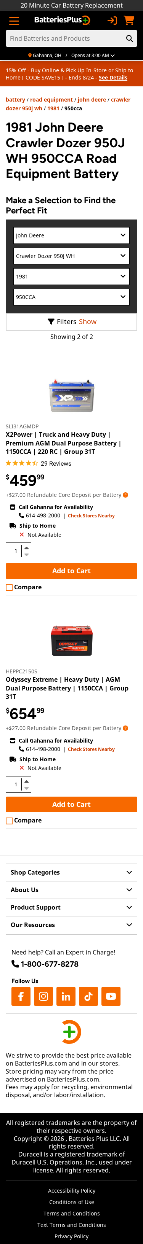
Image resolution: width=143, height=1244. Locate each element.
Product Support (36, 907)
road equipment (51, 99)
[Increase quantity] (26, 548)
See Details (113, 77)
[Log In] (112, 20)
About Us (25, 890)
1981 (53, 108)
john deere (92, 99)
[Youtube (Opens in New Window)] (111, 996)
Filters (67, 321)
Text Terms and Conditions (71, 1224)
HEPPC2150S (21, 671)
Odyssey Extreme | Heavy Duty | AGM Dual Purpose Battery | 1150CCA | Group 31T (67, 688)
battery (15, 99)
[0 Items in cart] (129, 20)
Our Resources (33, 925)
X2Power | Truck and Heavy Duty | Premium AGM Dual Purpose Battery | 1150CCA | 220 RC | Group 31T (64, 443)
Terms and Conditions (71, 1213)
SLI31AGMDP (22, 426)
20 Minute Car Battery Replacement (72, 5)
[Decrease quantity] (26, 554)
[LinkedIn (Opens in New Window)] (66, 996)
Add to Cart (71, 570)
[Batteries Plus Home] (63, 20)
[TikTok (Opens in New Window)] (88, 996)
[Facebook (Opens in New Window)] (21, 996)
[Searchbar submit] (129, 38)
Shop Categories (35, 872)
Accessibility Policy (71, 1190)
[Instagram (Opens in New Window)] (43, 996)
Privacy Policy (71, 1236)
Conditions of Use (71, 1202)
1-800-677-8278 (50, 964)
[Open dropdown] (125, 494)
